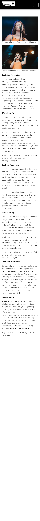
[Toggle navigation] (36, 5)
